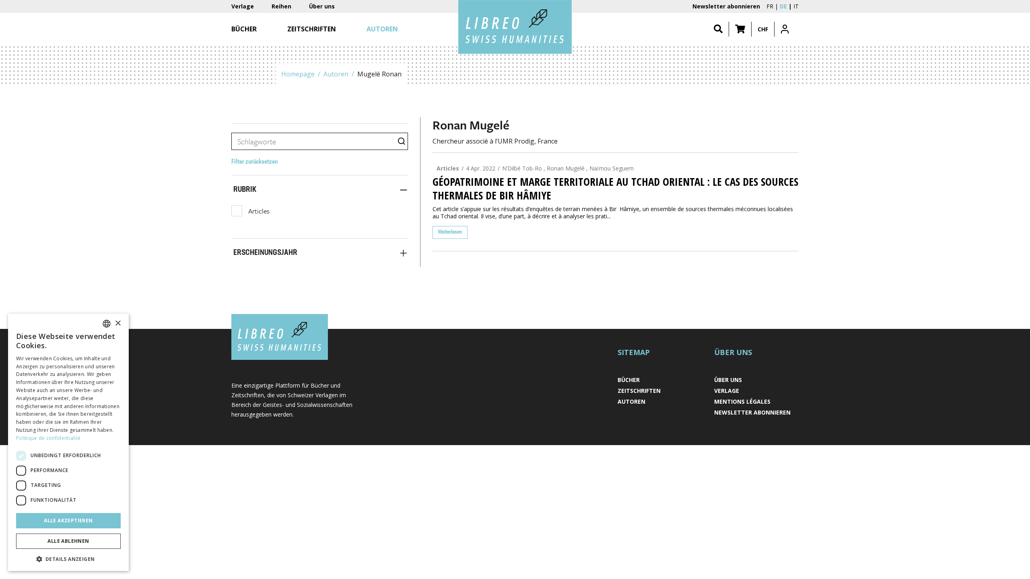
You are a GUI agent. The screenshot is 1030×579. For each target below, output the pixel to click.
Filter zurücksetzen (254, 162)
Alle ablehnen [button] (68, 541)
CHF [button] (763, 29)
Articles (259, 211)
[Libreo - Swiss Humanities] (515, 27)
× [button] (118, 323)
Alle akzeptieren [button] (68, 520)
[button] (740, 29)
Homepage (298, 74)
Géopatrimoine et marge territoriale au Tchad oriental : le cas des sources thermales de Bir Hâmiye (615, 188)
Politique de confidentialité (48, 438)
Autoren (335, 74)
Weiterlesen (450, 232)
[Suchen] (718, 29)
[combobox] (107, 324)
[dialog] (68, 442)
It (796, 6)
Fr (769, 6)
